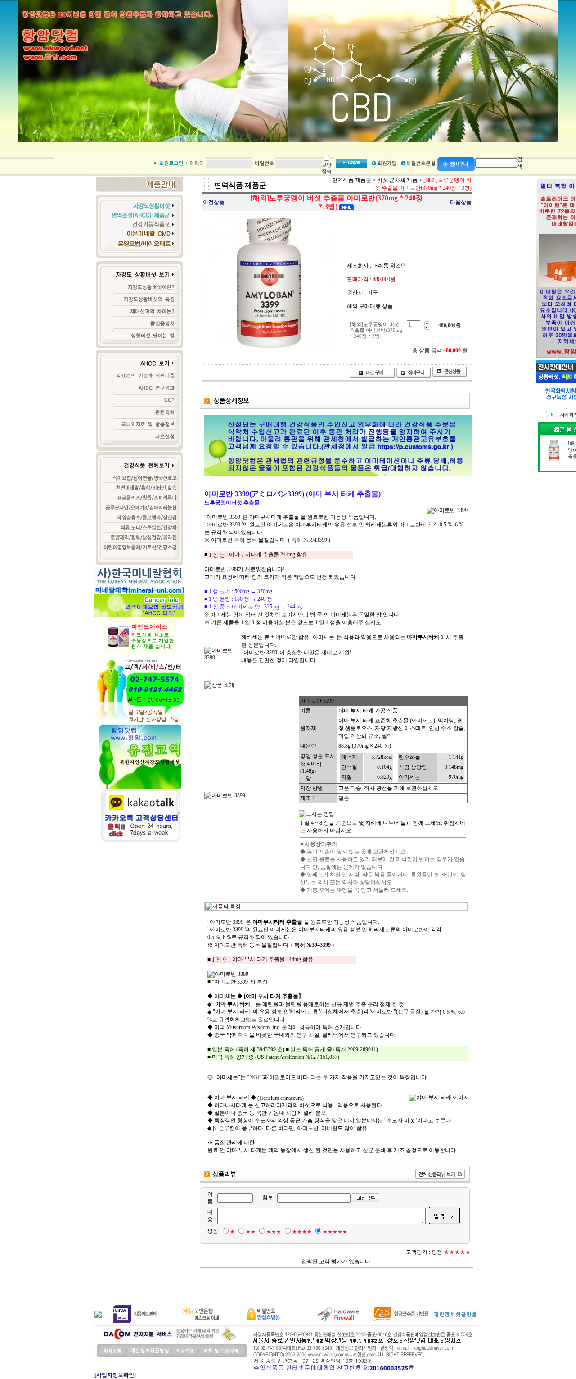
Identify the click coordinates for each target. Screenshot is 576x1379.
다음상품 (461, 202)
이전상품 (214, 202)
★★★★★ (335, 1232)
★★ (251, 1232)
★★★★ (302, 1232)
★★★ (273, 1232)
